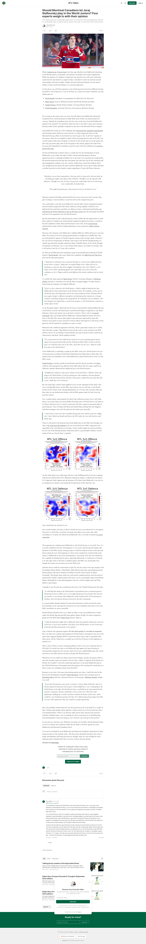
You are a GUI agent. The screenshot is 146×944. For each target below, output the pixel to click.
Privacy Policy (85, 907)
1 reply (50, 842)
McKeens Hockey (91, 677)
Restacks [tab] (53, 785)
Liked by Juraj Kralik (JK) (53, 803)
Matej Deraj (49, 102)
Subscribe (132, 3)
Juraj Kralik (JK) (50, 25)
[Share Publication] (125, 3)
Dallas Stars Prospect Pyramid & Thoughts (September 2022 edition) (63, 877)
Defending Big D (48, 677)
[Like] (43, 872)
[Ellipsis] (103, 801)
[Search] (121, 3)
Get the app (81, 936)
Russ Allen (49, 801)
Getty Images (55, 742)
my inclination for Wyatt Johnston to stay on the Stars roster (72, 210)
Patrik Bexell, (53, 255)
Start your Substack (68, 936)
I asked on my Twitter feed (56, 72)
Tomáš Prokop (50, 105)
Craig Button (92, 223)
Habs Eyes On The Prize (93, 255)
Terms (76, 932)
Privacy (71, 932)
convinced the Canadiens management (89, 131)
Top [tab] (44, 858)
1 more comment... (47, 850)
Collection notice (83, 932)
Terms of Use (81, 905)
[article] (73, 867)
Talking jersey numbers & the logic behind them (60, 863)
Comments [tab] (46, 785)
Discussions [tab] (55, 858)
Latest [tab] (48, 858)
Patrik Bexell (50, 98)
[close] (89, 882)
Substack (64, 940)
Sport (98, 363)
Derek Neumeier (51, 108)
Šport (86, 281)
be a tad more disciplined (57, 425)
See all (46, 907)
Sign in (141, 3)
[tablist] (49, 785)
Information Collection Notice (72, 907)
